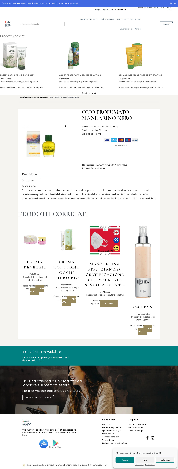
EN (113, 9)
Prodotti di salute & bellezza (36, 97)
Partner (138, 29)
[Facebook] (147, 438)
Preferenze (165, 460)
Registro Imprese (107, 19)
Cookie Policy (139, 465)
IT (122, 9)
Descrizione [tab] (29, 174)
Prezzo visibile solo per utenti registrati (20, 87)
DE (119, 9)
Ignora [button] (173, 3)
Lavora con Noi (126, 29)
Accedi (140, 7)
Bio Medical (105, 292)
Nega (145, 460)
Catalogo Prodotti (87, 19)
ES (125, 9)
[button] (66, 126)
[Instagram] (153, 438)
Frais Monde (8, 79)
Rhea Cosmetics (143, 314)
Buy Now (43, 87)
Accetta (125, 460)
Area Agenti (169, 8)
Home (21, 97)
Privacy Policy (150, 465)
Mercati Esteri (122, 19)
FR (116, 9)
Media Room (136, 19)
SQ (110, 9)
